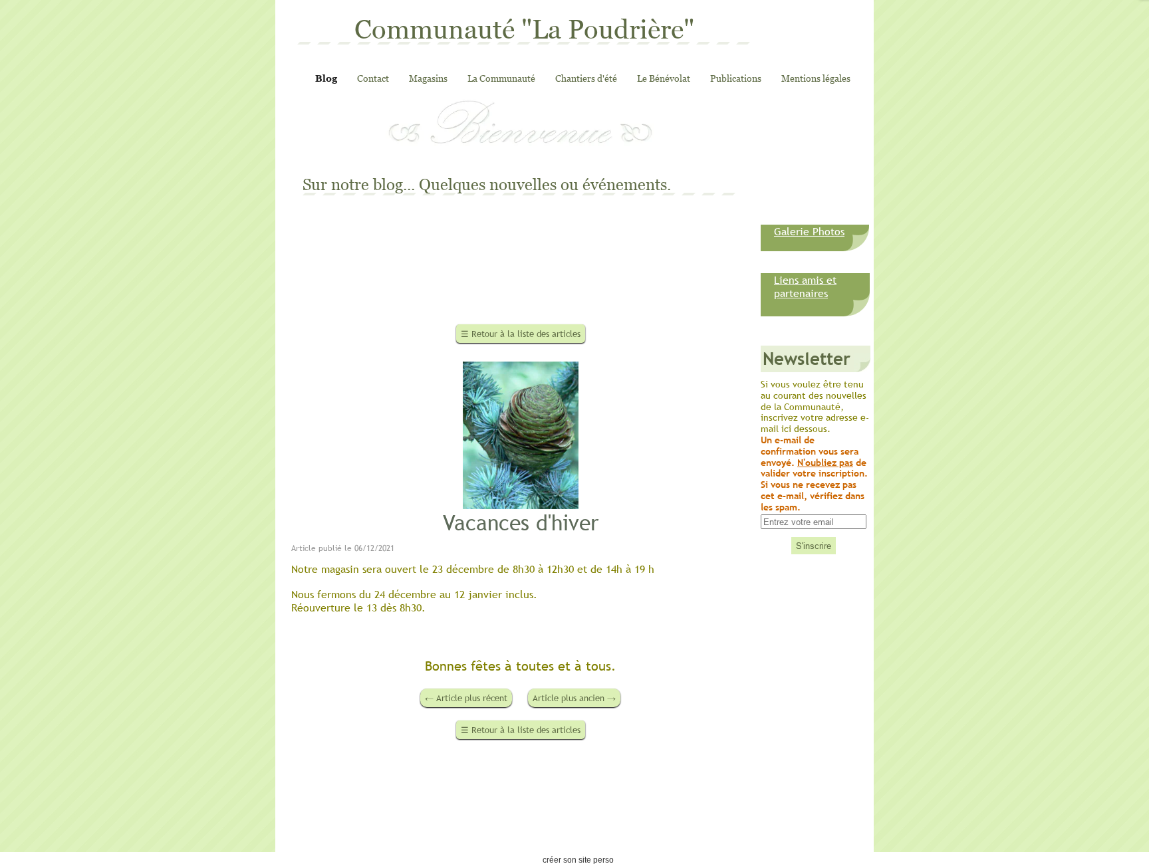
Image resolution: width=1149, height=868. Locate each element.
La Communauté (501, 78)
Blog (326, 78)
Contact (373, 78)
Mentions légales (815, 78)
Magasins (428, 78)
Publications (735, 78)
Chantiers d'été (586, 78)
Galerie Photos (809, 231)
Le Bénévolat (663, 78)
